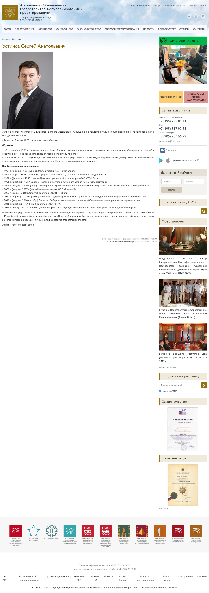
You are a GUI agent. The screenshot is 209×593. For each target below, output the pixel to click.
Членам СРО (95, 578)
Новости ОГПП (169, 391)
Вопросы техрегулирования (144, 578)
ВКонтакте (171, 150)
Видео (189, 576)
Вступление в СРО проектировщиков (29, 578)
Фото (180, 576)
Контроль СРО (79, 578)
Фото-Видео (122, 578)
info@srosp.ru (173, 141)
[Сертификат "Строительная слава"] (183, 484)
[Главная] (189, 16)
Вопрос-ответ (167, 29)
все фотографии (168, 367)
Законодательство (59, 576)
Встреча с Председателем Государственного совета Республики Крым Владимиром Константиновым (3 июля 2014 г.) (183, 313)
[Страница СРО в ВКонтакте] (162, 150)
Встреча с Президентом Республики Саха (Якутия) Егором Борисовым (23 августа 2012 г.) (183, 357)
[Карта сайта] (196, 16)
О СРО (5, 578)
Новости (108, 576)
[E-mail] (203, 16)
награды (163, 508)
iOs (198, 160)
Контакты (202, 576)
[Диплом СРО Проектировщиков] (183, 429)
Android (190, 160)
